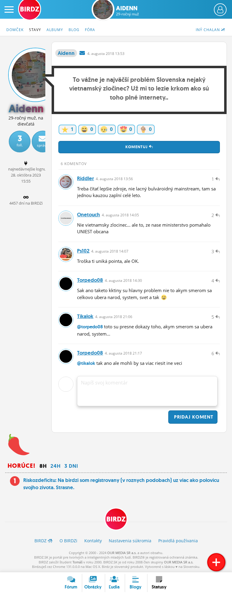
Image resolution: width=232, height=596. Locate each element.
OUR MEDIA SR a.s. (122, 552)
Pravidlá (178, 540)
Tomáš (77, 562)
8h (43, 466)
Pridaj (192, 417)
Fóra (90, 29)
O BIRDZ (68, 540)
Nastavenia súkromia (130, 540)
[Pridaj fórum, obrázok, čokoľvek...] (216, 562)
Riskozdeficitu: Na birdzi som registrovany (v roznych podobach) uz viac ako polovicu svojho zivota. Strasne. (121, 484)
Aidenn (127, 11)
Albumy (55, 29)
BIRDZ (116, 519)
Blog (74, 29)
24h (55, 466)
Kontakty (93, 540)
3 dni (71, 466)
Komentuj (137, 146)
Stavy (35, 29)
